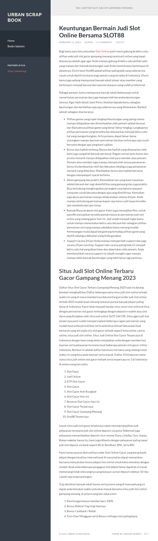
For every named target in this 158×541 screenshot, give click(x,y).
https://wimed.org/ (17, 71)
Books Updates (16, 46)
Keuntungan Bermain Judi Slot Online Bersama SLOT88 (99, 31)
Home (11, 40)
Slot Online (102, 51)
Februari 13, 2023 (70, 42)
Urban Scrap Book (79, 534)
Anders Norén (132, 534)
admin (89, 42)
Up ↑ (146, 534)
